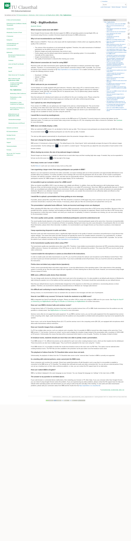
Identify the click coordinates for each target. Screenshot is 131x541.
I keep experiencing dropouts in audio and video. (116, 67)
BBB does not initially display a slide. (116, 39)
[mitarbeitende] (106, 390)
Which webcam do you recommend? (116, 31)
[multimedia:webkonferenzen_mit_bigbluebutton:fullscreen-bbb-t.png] (51, 158)
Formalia (9, 150)
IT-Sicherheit (10, 36)
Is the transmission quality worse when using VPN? (117, 70)
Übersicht (124, 7)
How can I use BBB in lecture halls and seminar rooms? (117, 91)
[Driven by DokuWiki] (81, 400)
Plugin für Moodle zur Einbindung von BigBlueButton (70, 301)
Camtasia (10, 60)
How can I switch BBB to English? (115, 107)
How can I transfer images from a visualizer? (115, 94)
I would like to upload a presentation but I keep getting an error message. (116, 56)
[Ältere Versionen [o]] (128, 26)
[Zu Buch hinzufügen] (128, 34)
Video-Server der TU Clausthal (16, 75)
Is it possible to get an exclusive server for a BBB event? (116, 53)
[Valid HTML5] (65, 400)
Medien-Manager (116, 7)
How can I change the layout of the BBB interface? (115, 42)
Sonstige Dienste (11, 135)
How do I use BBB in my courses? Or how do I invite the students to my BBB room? (116, 88)
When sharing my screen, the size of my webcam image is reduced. (116, 45)
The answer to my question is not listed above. (117, 110)
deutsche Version (36, 26)
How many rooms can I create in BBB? (116, 47)
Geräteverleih (10, 29)
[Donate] (49, 400)
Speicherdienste (11, 139)
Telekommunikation (12, 146)
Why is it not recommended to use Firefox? (115, 26)
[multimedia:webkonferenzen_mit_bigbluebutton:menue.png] (56, 146)
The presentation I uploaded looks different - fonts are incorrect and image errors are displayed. (115, 60)
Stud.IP (10, 71)
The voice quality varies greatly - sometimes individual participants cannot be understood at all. (115, 64)
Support (9, 142)
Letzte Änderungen (105, 7)
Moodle (10, 67)
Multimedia (32, 15)
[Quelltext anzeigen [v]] (128, 23)
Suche (126, 4)
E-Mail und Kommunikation (14, 20)
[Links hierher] (128, 30)
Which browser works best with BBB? (116, 24)
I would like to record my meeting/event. (113, 37)
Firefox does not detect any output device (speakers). (115, 78)
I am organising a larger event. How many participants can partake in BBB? (117, 50)
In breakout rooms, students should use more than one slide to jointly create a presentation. (116, 98)
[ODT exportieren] (128, 45)
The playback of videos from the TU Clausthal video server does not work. (116, 102)
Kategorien (9, 40)
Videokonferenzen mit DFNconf (16, 123)
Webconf (37, 166)
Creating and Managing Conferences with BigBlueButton (16, 84)
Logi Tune (48, 93)
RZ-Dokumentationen (22, 15)
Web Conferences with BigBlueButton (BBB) (47, 15)
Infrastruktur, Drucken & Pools (14, 32)
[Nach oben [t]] (128, 48)
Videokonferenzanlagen (14, 119)
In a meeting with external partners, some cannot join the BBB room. (116, 105)
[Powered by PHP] (57, 400)
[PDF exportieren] (128, 37)
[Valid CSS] (73, 400)
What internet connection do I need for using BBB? (116, 29)
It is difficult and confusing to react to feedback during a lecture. (116, 84)
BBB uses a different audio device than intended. (117, 81)
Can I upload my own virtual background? (114, 34)
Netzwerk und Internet (12, 128)
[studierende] (114, 390)
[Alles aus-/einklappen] (128, 41)
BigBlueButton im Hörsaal (58, 310)
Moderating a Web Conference (18, 93)
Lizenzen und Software (13, 49)
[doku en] (121, 390)
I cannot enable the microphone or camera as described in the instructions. (115, 74)
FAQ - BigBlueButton (65, 15)
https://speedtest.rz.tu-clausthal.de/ (68, 69)
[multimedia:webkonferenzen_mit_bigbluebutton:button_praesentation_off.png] (46, 131)
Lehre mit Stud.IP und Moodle (16, 64)
